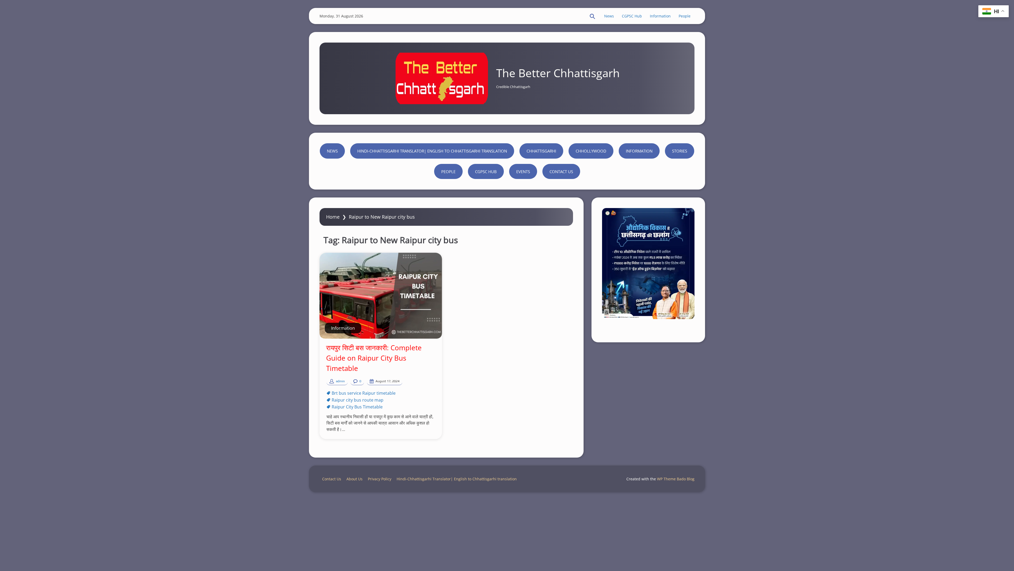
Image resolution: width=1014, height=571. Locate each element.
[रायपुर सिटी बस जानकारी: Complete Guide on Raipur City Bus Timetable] (381, 296)
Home (333, 217)
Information (660, 16)
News (609, 16)
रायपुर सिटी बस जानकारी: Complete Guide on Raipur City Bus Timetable (374, 358)
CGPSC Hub (632, 16)
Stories (679, 151)
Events (523, 171)
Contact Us (561, 171)
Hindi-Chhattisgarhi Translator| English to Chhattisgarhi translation (432, 151)
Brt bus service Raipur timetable (364, 393)
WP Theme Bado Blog (675, 478)
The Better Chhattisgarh (558, 72)
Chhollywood (591, 151)
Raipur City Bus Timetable (357, 407)
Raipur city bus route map (357, 400)
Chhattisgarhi (541, 151)
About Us (354, 478)
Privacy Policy (379, 478)
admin (340, 381)
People (685, 16)
